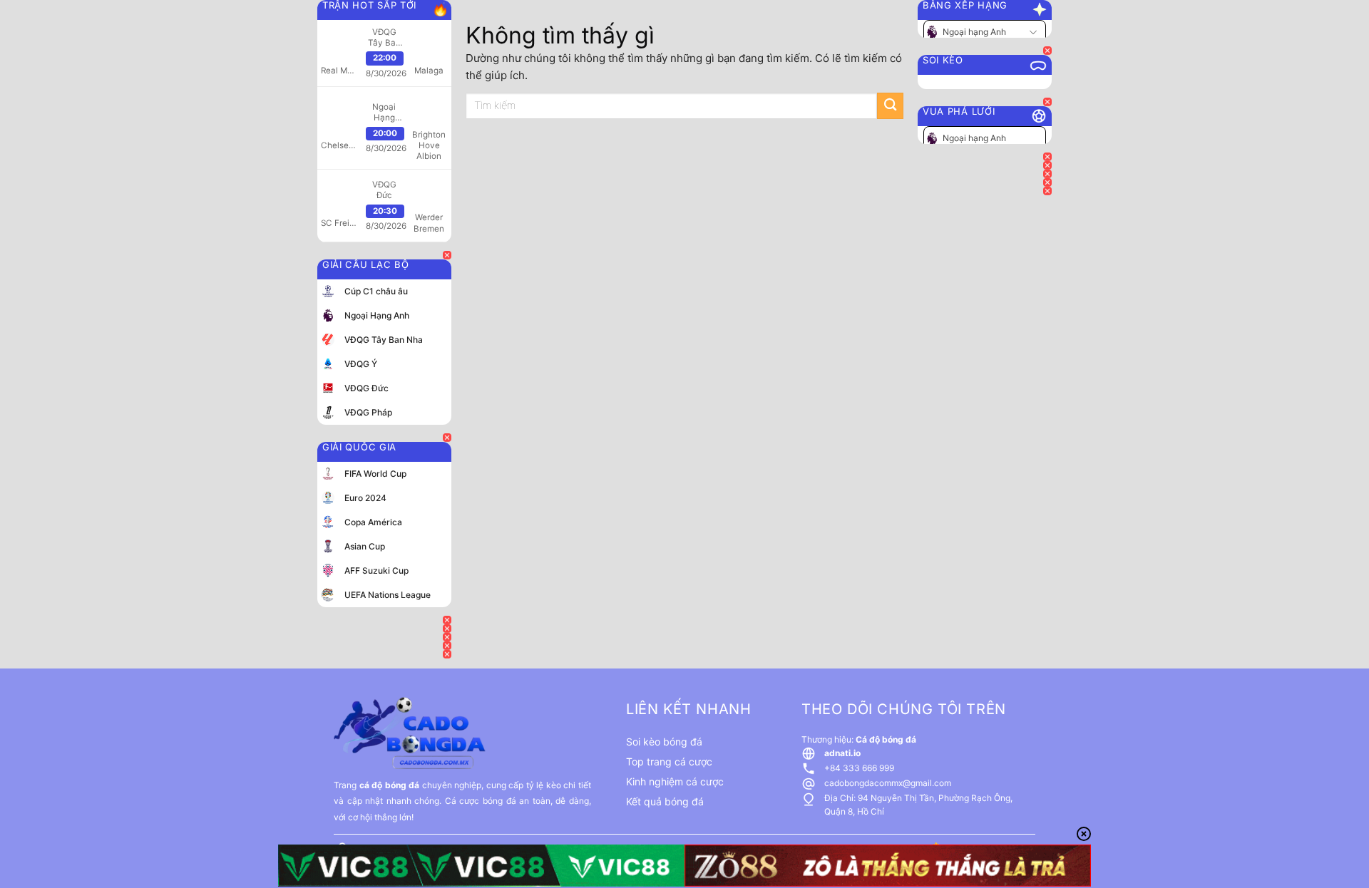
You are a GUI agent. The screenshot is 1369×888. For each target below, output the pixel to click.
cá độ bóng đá (389, 785)
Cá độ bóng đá (886, 739)
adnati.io (842, 753)
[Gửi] (890, 106)
